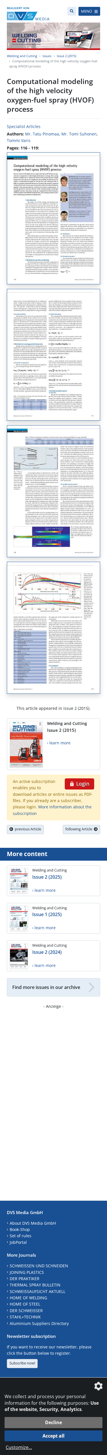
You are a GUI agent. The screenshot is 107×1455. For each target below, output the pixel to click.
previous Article (27, 829)
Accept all (53, 1436)
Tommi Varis (19, 140)
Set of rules (20, 1235)
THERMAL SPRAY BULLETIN (35, 1285)
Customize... (19, 1447)
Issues (47, 56)
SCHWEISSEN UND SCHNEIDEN (39, 1265)
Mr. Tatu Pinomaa (42, 134)
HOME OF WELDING (28, 1297)
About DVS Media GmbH (33, 1223)
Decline (53, 1422)
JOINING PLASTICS (27, 1272)
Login (82, 783)
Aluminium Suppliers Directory (39, 1323)
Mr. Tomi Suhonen (79, 134)
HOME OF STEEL (25, 1304)
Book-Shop (20, 1229)
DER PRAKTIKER (24, 1278)
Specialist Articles (24, 126)
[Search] (71, 11)
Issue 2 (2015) (66, 56)
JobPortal (18, 1242)
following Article (79, 829)
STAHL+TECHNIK (25, 1317)
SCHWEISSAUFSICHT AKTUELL (37, 1291)
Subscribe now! (22, 1363)
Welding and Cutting (22, 56)
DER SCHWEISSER (26, 1310)
